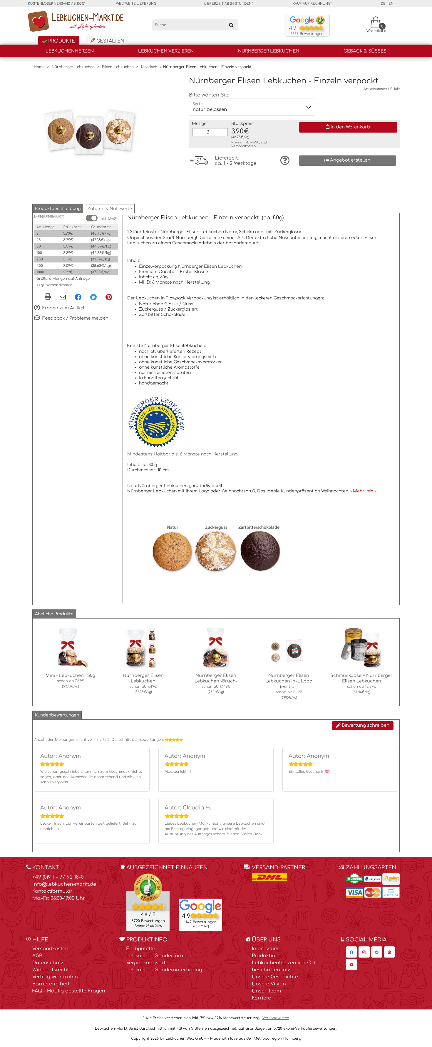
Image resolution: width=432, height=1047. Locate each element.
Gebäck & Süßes (365, 51)
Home (39, 67)
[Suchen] (231, 25)
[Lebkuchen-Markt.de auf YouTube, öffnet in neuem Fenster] (351, 964)
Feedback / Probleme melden (74, 318)
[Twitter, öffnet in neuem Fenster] (93, 296)
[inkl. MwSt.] (92, 218)
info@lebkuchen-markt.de (64, 884)
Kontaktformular (52, 891)
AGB (37, 955)
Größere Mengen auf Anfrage (63, 279)
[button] (57, 208)
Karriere (261, 998)
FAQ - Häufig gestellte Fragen (68, 991)
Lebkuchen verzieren (166, 51)
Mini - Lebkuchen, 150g (70, 675)
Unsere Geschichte (275, 977)
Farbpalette (140, 948)
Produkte (61, 41)
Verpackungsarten (149, 962)
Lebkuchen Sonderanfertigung (164, 970)
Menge (199, 123)
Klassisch (149, 67)
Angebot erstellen (349, 160)
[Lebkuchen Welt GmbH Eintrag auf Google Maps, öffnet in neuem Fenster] (200, 906)
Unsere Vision (269, 984)
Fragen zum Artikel (62, 308)
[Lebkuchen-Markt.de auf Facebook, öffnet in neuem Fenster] (351, 952)
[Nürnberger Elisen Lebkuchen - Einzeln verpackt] (91, 135)
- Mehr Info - (363, 491)
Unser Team (266, 991)
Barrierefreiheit (50, 984)
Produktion (265, 955)
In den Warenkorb (349, 127)
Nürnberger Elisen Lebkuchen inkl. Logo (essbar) (288, 681)
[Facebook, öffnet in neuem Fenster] (78, 296)
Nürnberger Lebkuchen (268, 51)
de (383, 4)
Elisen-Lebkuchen (118, 67)
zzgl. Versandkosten (54, 285)
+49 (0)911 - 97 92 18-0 (58, 877)
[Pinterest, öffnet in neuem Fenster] (109, 296)
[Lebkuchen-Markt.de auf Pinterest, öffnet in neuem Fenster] (389, 952)
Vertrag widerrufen (55, 977)
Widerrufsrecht (50, 970)
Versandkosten (243, 146)
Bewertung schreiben (365, 725)
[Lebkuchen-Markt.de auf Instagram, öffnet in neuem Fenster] (364, 952)
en (391, 4)
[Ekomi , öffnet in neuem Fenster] (148, 901)
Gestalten (109, 41)
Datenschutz (47, 962)
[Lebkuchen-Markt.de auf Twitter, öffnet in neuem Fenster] (376, 952)
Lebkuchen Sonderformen (158, 955)
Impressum (265, 948)
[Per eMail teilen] (63, 297)
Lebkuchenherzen (70, 51)
